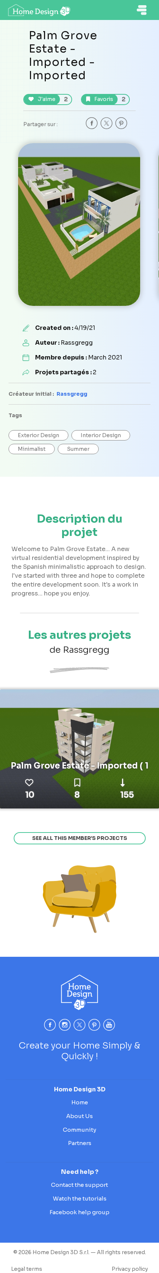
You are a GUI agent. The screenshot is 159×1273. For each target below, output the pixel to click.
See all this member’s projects (79, 838)
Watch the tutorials (79, 1198)
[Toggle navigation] (142, 10)
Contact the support (79, 1184)
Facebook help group (79, 1212)
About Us (79, 1116)
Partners (79, 1143)
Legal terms (26, 1269)
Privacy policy (130, 1269)
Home (79, 1102)
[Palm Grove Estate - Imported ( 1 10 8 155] (79, 748)
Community (79, 1129)
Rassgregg (72, 394)
